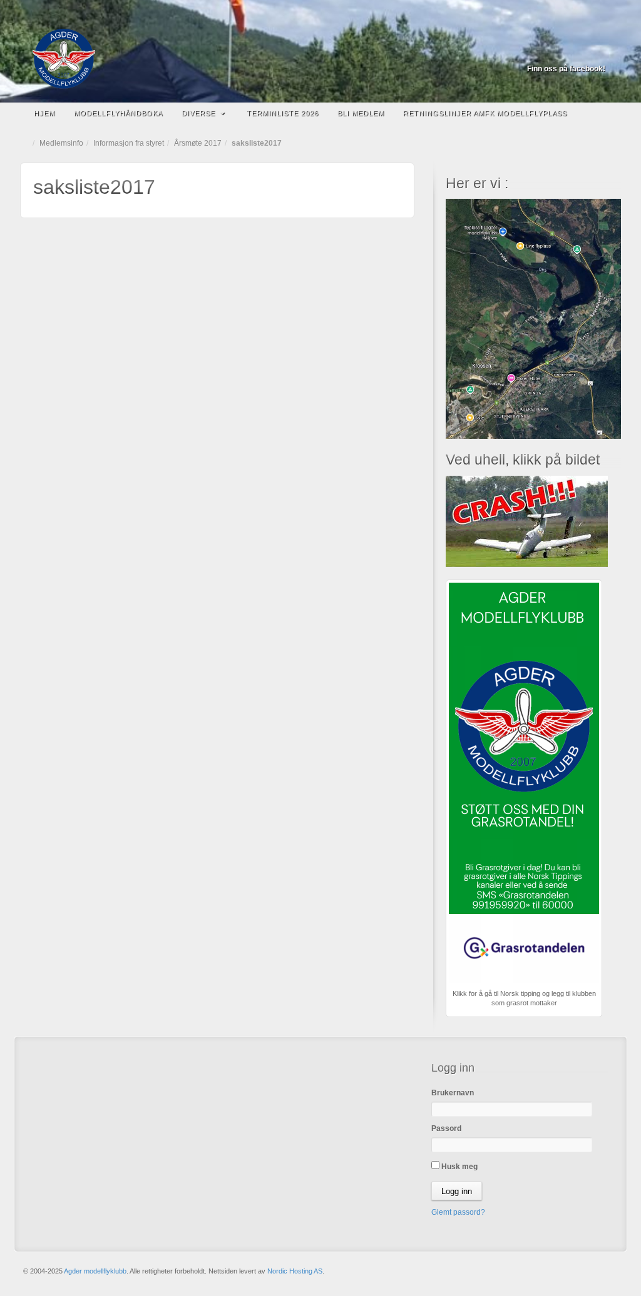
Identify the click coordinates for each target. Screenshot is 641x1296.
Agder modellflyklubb (95, 1271)
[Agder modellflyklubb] (320, 59)
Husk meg (458, 1166)
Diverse (198, 113)
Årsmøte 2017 (198, 143)
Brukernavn (452, 1092)
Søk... (605, 113)
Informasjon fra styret (128, 143)
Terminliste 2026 (283, 113)
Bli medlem (360, 113)
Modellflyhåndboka (118, 113)
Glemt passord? (458, 1212)
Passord (446, 1128)
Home (26, 143)
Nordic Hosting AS (294, 1271)
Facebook (597, 51)
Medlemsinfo (61, 143)
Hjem (44, 113)
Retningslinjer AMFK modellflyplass (485, 113)
